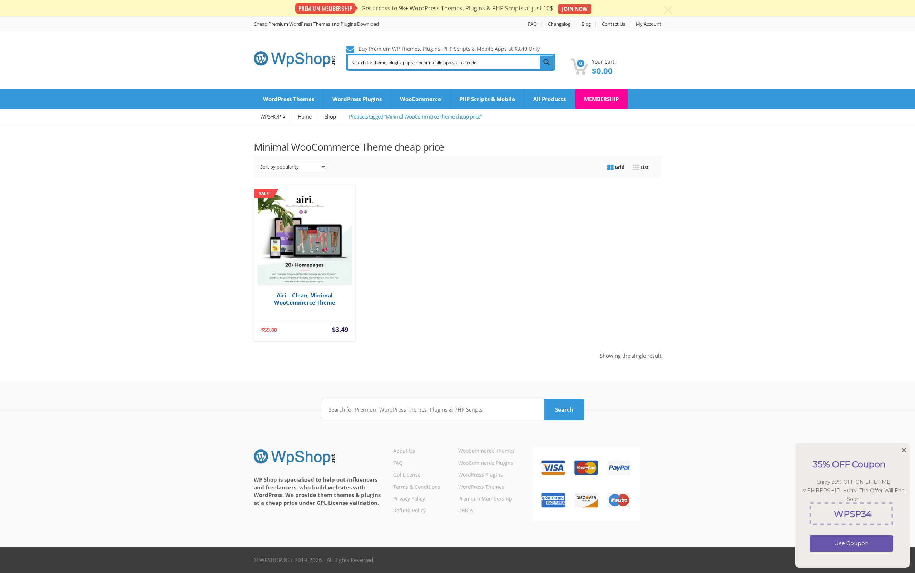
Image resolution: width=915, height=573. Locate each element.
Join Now (575, 8)
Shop (330, 116)
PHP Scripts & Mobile (487, 98)
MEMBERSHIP (601, 98)
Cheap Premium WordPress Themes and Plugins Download (316, 24)
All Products (549, 98)
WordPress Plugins (357, 98)
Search (564, 409)
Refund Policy (409, 510)
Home (304, 116)
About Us (404, 450)
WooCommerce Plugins (485, 462)
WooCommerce (420, 98)
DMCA (465, 510)
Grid (619, 167)
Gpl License (407, 474)
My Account (648, 24)
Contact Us (613, 24)
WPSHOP (271, 116)
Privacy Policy (409, 498)
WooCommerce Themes (486, 450)
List (643, 167)
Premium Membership (485, 498)
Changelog (559, 24)
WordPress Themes (288, 98)
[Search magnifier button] (546, 62)
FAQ (532, 24)
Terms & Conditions (416, 486)
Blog (586, 24)
